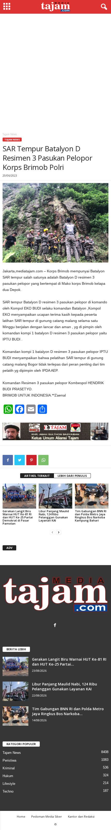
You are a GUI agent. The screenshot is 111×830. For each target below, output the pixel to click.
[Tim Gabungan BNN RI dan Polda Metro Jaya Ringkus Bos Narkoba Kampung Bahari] (91, 496)
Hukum (8, 776)
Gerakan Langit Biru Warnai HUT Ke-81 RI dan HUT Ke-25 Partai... (69, 662)
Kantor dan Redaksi (81, 816)
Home (21, 816)
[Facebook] (55, 626)
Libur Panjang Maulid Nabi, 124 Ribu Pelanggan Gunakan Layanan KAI (54, 515)
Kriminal (9, 768)
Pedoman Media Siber (46, 816)
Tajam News (12, 139)
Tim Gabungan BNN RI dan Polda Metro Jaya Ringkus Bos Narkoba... (68, 711)
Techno (8, 791)
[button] (103, 7)
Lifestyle (9, 784)
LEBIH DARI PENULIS (72, 476)
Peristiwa (9, 760)
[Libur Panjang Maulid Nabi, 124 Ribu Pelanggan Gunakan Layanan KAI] (55, 496)
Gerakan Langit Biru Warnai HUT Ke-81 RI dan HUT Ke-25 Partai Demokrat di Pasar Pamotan (18, 517)
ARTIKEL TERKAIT (37, 476)
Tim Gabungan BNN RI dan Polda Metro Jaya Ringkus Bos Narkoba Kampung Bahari (90, 515)
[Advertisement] (55, 71)
